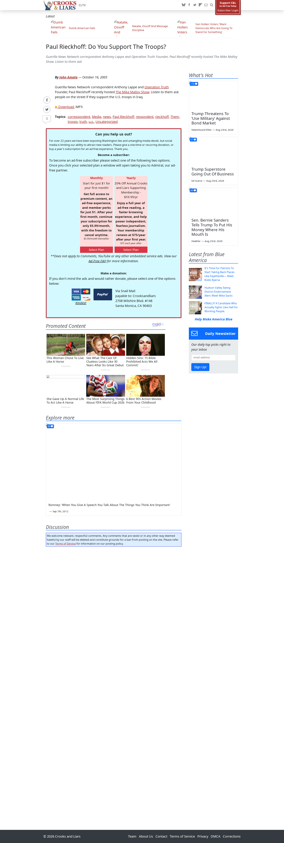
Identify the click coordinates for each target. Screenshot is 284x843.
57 (191, 139)
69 (191, 190)
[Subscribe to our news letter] (206, 5)
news (107, 116)
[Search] (211, 5)
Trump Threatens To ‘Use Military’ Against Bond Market (210, 118)
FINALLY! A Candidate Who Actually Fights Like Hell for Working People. (221, 307)
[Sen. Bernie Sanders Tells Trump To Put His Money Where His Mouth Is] (213, 201)
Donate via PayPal (103, 295)
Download (66, 107)
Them (174, 116)
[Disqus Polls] (114, 592)
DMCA (215, 836)
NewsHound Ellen (201, 129)
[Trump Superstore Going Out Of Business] (213, 151)
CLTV (82, 5)
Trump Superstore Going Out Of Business (212, 171)
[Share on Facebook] (47, 100)
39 (48, 426)
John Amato (68, 77)
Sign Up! (200, 367)
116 (192, 83)
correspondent (79, 116)
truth (83, 121)
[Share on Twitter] (47, 109)
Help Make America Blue (213, 319)
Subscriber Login (227, 10)
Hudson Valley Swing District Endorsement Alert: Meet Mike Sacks (218, 291)
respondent (145, 116)
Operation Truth (156, 87)
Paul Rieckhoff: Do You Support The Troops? (106, 47)
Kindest (80, 303)
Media (96, 116)
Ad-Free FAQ (97, 261)
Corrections (232, 836)
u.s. (91, 121)
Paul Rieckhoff (123, 116)
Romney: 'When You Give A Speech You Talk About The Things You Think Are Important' (109, 505)
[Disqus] (113, 679)
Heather (196, 241)
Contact (161, 836)
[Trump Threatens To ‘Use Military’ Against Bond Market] (213, 95)
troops (73, 121)
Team (132, 836)
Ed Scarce (196, 180)
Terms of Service (65, 543)
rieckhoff (162, 116)
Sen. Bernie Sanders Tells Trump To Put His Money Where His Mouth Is (211, 227)
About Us (146, 836)
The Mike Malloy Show (132, 92)
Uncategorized (106, 121)
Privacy (202, 836)
